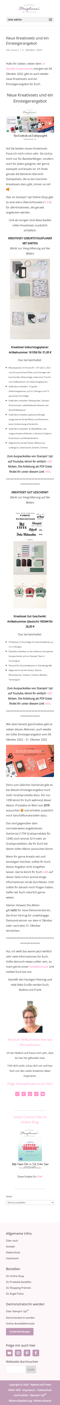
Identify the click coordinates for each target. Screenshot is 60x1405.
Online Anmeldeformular (20, 1323)
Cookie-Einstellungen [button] (19, 1331)
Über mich (12, 1240)
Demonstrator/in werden (20, 1317)
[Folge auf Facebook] (35, 1353)
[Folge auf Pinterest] (27, 1353)
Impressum (12, 1258)
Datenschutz (13, 1252)
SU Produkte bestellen (18, 1282)
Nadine (15, 50)
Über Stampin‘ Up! (17, 1311)
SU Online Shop (15, 1276)
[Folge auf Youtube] (9, 1353)
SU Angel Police (15, 1293)
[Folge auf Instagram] (18, 1353)
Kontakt (10, 1246)
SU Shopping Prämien (18, 1287)
